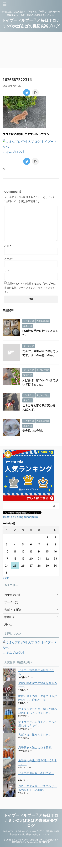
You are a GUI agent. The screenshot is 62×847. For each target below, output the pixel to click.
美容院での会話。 (33, 430)
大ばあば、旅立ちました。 (34, 734)
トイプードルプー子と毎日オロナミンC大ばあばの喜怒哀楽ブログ (31, 820)
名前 (7, 245)
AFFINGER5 (44, 842)
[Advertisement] (31, 50)
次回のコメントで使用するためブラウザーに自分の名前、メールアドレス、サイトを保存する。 (30, 287)
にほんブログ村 (13, 152)
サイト (8, 270)
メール (8, 258)
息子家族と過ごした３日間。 (36, 747)
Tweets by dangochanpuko (20, 516)
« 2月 (6, 578)
